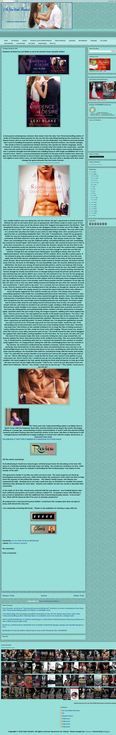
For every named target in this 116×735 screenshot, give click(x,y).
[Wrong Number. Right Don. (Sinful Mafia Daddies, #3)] (59, 686)
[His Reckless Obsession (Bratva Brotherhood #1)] (20, 674)
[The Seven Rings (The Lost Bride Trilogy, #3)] (98, 686)
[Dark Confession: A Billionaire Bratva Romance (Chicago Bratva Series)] (98, 673)
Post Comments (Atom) (49, 601)
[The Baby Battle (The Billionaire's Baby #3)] (13, 660)
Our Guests (103, 40)
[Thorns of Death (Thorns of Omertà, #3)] (44, 698)
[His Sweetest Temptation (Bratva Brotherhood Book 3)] (5, 674)
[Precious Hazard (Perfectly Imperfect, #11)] (51, 661)
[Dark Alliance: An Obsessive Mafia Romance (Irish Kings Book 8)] (20, 661)
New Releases (83, 40)
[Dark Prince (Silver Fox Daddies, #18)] (28, 698)
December (93, 176)
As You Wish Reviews (71, 710)
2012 (92, 215)
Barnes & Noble (44, 162)
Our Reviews (15, 40)
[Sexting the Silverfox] (105, 686)
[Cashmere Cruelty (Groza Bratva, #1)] (20, 698)
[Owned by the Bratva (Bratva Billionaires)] (44, 673)
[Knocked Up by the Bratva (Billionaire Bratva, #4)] (59, 673)
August (92, 184)
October (93, 180)
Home (6, 40)
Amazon (29, 162)
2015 (92, 208)
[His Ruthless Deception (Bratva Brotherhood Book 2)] (13, 674)
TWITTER (20, 439)
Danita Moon (67, 716)
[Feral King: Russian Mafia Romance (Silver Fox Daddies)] (5, 660)
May (92, 191)
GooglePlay (56, 162)
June (92, 189)
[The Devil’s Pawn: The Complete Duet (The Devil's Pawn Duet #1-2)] (98, 698)
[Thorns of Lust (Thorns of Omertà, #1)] (59, 698)
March (92, 195)
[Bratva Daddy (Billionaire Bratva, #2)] (51, 673)
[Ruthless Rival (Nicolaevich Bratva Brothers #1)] (36, 673)
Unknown (66, 719)
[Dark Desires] (36, 698)
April (92, 193)
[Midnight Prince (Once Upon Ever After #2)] (90, 660)
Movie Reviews (8, 43)
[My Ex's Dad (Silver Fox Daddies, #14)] (105, 660)
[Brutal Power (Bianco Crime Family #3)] (67, 673)
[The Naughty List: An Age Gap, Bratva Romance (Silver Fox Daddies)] (67, 686)
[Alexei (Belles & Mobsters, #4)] (105, 698)
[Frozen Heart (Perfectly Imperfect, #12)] (44, 661)
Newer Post (8, 595)
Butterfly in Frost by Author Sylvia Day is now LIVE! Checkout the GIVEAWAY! (35, 630)
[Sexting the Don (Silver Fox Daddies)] (67, 660)
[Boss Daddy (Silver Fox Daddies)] (75, 660)
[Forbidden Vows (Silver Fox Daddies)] (5, 698)
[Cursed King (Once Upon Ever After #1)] (98, 660)
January (93, 199)
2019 (92, 174)
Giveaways (94, 40)
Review (24, 543)
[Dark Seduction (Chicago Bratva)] (90, 673)
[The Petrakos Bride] (75, 699)
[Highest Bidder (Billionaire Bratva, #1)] (75, 673)
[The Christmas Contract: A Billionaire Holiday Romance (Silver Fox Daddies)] (105, 673)
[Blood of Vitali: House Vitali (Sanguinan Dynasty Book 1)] (28, 687)
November (93, 178)
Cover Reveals (20, 43)
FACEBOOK (8, 439)
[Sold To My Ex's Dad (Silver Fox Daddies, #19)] (59, 660)
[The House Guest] (67, 699)
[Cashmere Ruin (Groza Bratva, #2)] (13, 698)
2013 (92, 213)
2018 (92, 202)
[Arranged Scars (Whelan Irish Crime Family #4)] (82, 660)
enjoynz (88, 731)
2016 (92, 206)
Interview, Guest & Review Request (41, 40)
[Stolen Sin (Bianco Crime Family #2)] (82, 673)
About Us (52, 43)
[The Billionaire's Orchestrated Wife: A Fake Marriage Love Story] (44, 687)
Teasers (24, 40)
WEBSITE (31, 439)
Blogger (106, 731)
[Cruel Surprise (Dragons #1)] (5, 686)
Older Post (78, 595)
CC (63, 713)
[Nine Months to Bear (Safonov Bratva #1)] (90, 686)
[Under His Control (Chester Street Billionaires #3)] (20, 687)
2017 (92, 204)
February (93, 197)
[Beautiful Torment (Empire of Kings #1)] (90, 698)
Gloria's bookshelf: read (7, 647)
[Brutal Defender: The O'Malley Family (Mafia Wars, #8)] (82, 699)
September (94, 182)
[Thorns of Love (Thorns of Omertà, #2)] (51, 698)
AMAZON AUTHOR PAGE (49, 439)
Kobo (51, 162)
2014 (92, 211)
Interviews (72, 40)
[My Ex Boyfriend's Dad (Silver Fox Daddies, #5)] (28, 660)
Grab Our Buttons (60, 40)
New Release (14, 543)
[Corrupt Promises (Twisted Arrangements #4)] (82, 687)
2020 (92, 172)
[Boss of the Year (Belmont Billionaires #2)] (51, 686)
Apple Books (35, 162)
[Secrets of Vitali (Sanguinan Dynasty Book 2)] (13, 687)
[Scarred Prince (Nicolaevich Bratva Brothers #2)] (28, 673)
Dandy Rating (42, 43)
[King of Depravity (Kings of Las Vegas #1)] (75, 686)
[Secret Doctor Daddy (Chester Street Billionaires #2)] (36, 687)
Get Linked (31, 43)
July (92, 186)
